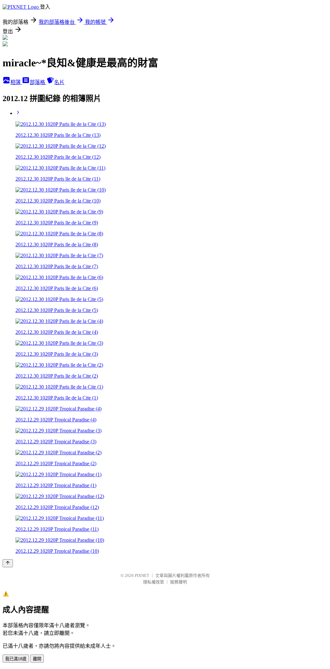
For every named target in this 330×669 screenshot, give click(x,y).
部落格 (38, 82)
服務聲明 (178, 581)
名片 (59, 82)
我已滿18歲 (15, 658)
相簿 (16, 82)
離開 (37, 658)
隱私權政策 (153, 581)
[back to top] (8, 563)
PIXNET (142, 575)
